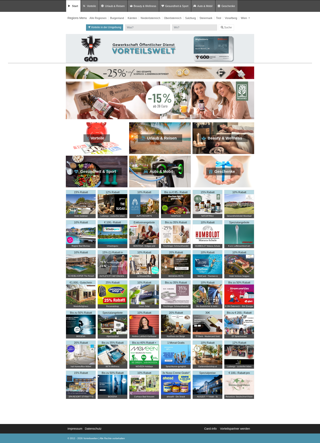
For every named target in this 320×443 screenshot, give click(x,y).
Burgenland (117, 18)
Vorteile (91, 6)
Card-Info (210, 428)
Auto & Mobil (204, 6)
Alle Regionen (98, 18)
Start (75, 6)
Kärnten (132, 18)
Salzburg (190, 18)
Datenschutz (93, 428)
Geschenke (228, 6)
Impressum (75, 428)
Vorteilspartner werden (235, 428)
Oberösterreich (173, 18)
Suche (228, 27)
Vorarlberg (231, 18)
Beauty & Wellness (145, 6)
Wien (244, 18)
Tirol (218, 18)
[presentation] (69, 100)
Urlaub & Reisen (115, 6)
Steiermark (206, 18)
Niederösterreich (150, 18)
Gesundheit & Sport (176, 6)
